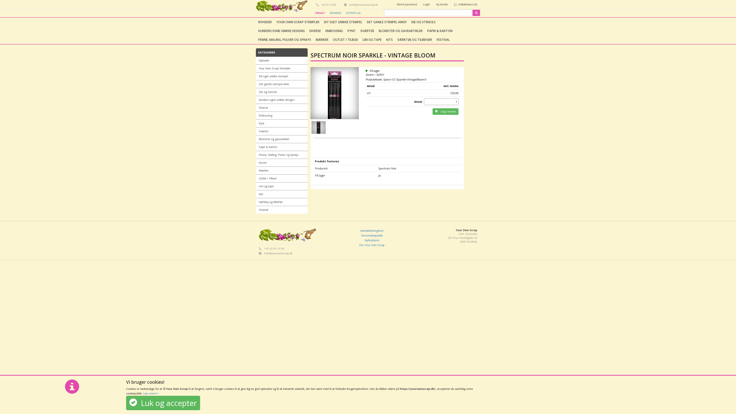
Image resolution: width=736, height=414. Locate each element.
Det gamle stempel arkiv (387, 22)
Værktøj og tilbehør (414, 40)
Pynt (351, 31)
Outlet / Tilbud (345, 40)
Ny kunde (442, 4)
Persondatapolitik (372, 235)
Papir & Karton (440, 31)
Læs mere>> (151, 393)
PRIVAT (320, 13)
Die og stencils (423, 22)
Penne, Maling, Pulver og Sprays (284, 40)
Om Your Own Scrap (371, 245)
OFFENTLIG (353, 13)
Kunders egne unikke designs (281, 31)
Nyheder (265, 22)
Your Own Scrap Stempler (297, 22)
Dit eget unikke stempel (343, 22)
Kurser (263, 162)
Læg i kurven (447, 111)
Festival (443, 40)
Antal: (418, 102)
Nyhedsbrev (372, 240)
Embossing (334, 31)
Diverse (315, 31)
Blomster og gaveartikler (401, 31)
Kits (389, 40)
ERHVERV (336, 13)
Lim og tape (372, 40)
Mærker (322, 40)
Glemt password (407, 4)
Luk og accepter (167, 403)
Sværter (367, 31)
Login (426, 4)
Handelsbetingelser (372, 230)
